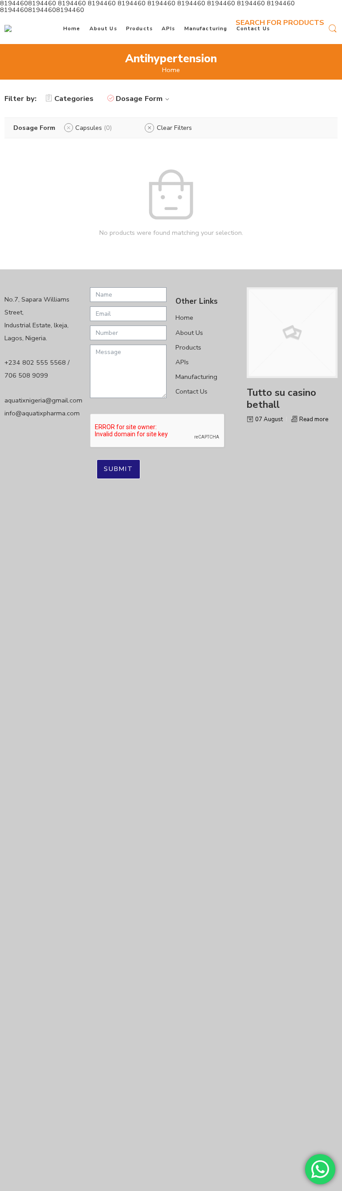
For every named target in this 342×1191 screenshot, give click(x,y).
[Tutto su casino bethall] (292, 332)
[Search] (333, 28)
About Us (103, 28)
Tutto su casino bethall (281, 398)
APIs (168, 28)
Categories (74, 98)
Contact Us (253, 28)
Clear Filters (174, 127)
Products (139, 28)
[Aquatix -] (19, 28)
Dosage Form (139, 98)
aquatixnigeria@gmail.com (43, 400)
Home (72, 28)
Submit (118, 468)
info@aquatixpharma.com (42, 413)
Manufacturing (206, 28)
